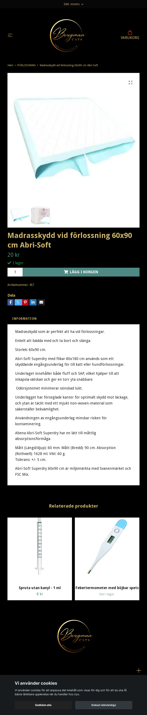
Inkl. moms (72, 4)
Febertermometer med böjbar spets (107, 588)
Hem (10, 65)
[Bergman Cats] (66, 35)
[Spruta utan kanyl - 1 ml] (39, 550)
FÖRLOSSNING (26, 65)
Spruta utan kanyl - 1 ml (40, 588)
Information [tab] (24, 318)
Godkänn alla (43, 705)
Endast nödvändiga (103, 705)
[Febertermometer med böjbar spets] (107, 550)
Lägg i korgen (84, 272)
